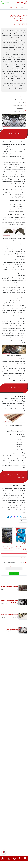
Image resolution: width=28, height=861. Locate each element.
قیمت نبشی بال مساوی (19, 111)
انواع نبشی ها (21, 102)
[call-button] (14, 859)
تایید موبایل (14, 574)
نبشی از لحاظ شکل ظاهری (18, 99)
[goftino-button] (3, 852)
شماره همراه (14, 566)
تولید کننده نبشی (20, 108)
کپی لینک (22, 521)
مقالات (23, 7)
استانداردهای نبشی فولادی (18, 105)
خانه (26, 7)
